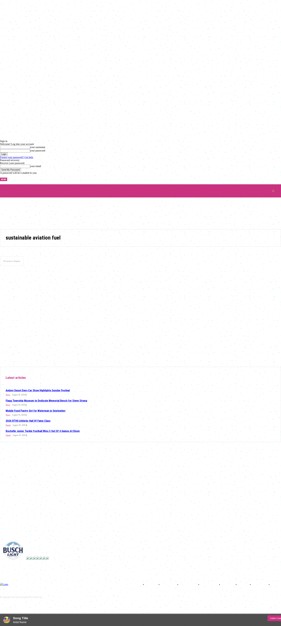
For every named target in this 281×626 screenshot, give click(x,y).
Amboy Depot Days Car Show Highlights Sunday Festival (38, 390)
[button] (273, 191)
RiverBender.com (50, 597)
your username (37, 147)
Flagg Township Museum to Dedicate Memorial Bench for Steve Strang (46, 400)
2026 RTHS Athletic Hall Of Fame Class (28, 420)
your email (35, 166)
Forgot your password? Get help (16, 157)
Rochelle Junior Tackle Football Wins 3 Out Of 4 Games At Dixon (43, 431)
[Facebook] (17, 178)
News (8, 395)
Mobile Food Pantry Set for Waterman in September (36, 410)
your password (37, 150)
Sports (8, 425)
